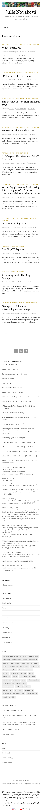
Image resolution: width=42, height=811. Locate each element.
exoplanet (13, 670)
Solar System (29, 690)
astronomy (6, 660)
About (20, 710)
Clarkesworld (14, 663)
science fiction (7, 690)
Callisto (5, 663)
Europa (5, 670)
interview (23, 673)
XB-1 (13, 697)
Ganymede (28, 670)
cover (5, 666)
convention (34, 663)
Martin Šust (7, 680)
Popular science (19, 44)
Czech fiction (13, 666)
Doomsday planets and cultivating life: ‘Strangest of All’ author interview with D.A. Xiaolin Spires (21, 190)
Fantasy (5, 218)
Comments (7, 758)
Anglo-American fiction (10, 656)
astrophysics (16, 660)
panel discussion (8, 683)
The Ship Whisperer (13, 249)
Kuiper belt (6, 677)
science (27, 687)
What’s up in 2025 (11, 47)
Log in (4, 748)
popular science (21, 683)
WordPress (14, 784)
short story (18, 690)
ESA (37, 666)
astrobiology (33, 656)
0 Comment (31, 52)
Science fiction (33, 44)
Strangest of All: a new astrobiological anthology (16, 308)
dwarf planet (24, 666)
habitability (14, 673)
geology (5, 673)
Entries (6, 753)
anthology (23, 656)
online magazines (33, 680)
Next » (6, 333)
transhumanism (32, 694)
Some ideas (6, 637)
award (25, 660)
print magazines (8, 687)
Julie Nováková (21, 12)
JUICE (31, 673)
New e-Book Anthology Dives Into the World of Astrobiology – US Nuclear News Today (18, 723)
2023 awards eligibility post (17, 76)
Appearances (6, 44)
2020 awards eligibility (14, 223)
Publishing (20, 98)
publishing (19, 687)
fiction (21, 670)
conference (25, 663)
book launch (33, 660)
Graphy (26, 784)
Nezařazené (6, 613)
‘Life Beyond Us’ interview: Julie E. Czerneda (21, 158)
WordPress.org (7, 763)
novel (23, 680)
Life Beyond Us (25, 677)
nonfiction (16, 680)
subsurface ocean (19, 694)
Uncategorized (7, 642)
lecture (15, 677)
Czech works (6, 603)
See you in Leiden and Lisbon (18, 130)
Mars (33, 677)
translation (6, 697)
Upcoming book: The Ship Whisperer (16, 277)
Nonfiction (6, 72)
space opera (7, 694)
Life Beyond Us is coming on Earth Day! (21, 103)
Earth (32, 666)
